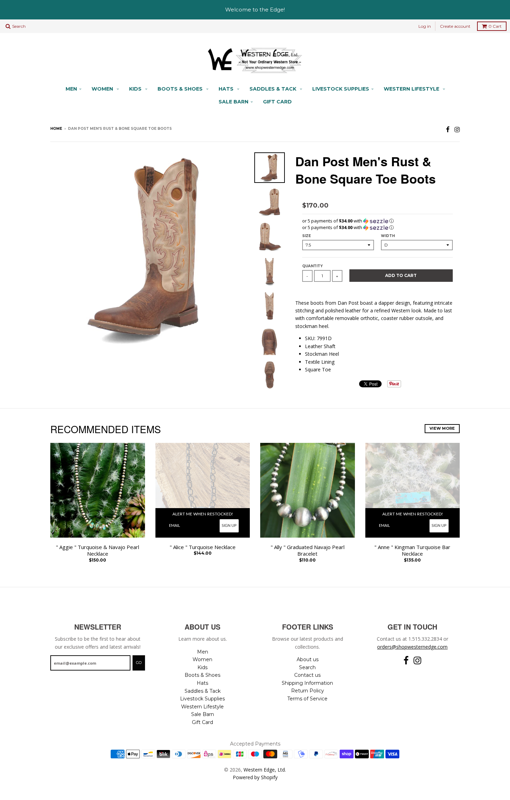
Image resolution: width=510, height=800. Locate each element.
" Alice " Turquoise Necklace (203, 547)
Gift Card (277, 102)
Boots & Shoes (181, 89)
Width (388, 236)
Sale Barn (233, 102)
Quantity (312, 266)
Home (56, 128)
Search (307, 667)
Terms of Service (307, 699)
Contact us (307, 675)
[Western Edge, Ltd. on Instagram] (457, 129)
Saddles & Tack (273, 89)
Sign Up (229, 526)
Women (103, 89)
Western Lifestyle (412, 89)
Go (139, 662)
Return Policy (307, 691)
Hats (227, 89)
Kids (136, 89)
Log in (424, 26)
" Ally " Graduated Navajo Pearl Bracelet (308, 550)
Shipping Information (307, 683)
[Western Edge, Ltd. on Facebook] (448, 129)
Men (71, 89)
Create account (455, 26)
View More (442, 428)
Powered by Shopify (255, 777)
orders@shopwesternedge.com (412, 646)
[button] (377, 221)
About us (307, 659)
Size (306, 236)
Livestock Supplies (340, 89)
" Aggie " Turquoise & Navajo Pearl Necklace (97, 550)
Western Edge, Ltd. (265, 769)
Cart (495, 26)
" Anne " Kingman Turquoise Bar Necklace (412, 550)
